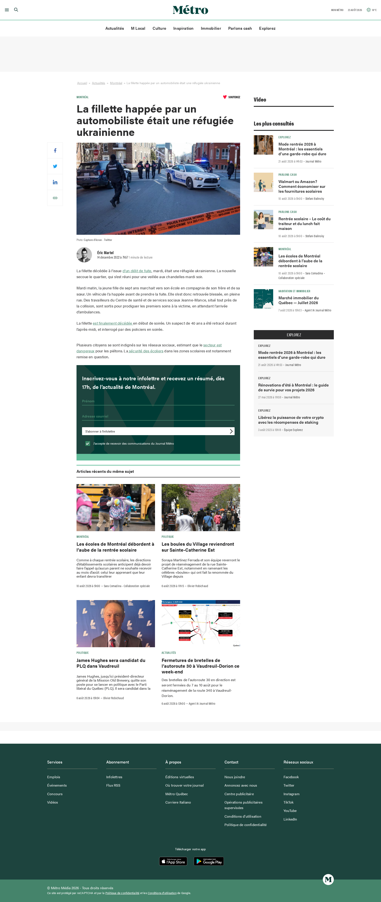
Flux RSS (113, 785)
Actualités (114, 28)
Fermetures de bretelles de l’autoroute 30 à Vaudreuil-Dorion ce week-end (200, 666)
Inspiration (183, 28)
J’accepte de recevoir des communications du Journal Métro (133, 443)
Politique (168, 536)
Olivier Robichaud (197, 586)
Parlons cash (240, 28)
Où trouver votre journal (184, 785)
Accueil (82, 83)
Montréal (116, 83)
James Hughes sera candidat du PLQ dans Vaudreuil (111, 663)
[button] (6, 10)
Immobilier (211, 28)
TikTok (288, 802)
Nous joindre (234, 776)
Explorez (267, 28)
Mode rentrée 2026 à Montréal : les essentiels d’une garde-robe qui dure (302, 148)
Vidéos (52, 802)
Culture (159, 28)
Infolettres (114, 776)
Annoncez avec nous (240, 785)
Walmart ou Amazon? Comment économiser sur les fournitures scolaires (301, 186)
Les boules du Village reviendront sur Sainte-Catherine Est (198, 546)
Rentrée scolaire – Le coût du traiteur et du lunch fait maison (304, 223)
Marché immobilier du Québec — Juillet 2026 (298, 300)
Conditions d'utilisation (162, 893)
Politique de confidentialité (245, 824)
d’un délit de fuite (137, 270)
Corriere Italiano (178, 802)
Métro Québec (176, 793)
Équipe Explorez (293, 429)
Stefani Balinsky (314, 198)
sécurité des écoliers (145, 350)
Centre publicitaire (239, 793)
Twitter (289, 785)
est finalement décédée (113, 323)
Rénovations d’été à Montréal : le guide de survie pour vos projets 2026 (293, 387)
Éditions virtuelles (179, 776)
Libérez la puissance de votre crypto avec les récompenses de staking (291, 419)
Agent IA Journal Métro (202, 703)
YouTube (290, 810)
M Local (138, 28)
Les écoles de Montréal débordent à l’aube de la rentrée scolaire (115, 546)
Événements (57, 785)
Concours (55, 793)
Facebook (291, 776)
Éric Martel (105, 252)
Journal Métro (313, 161)
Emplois (53, 776)
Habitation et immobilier (294, 291)
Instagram (292, 793)
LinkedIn (290, 819)
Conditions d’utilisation (242, 816)
